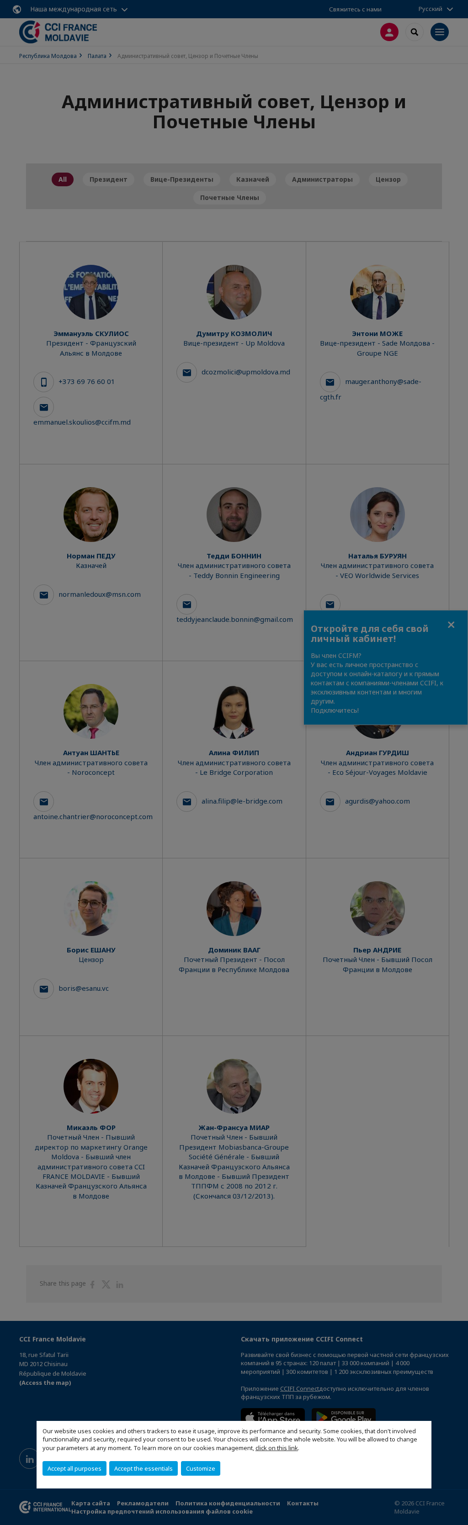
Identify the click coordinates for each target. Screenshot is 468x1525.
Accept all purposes (74, 1468)
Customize (200, 1468)
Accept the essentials (143, 1468)
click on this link (276, 1448)
